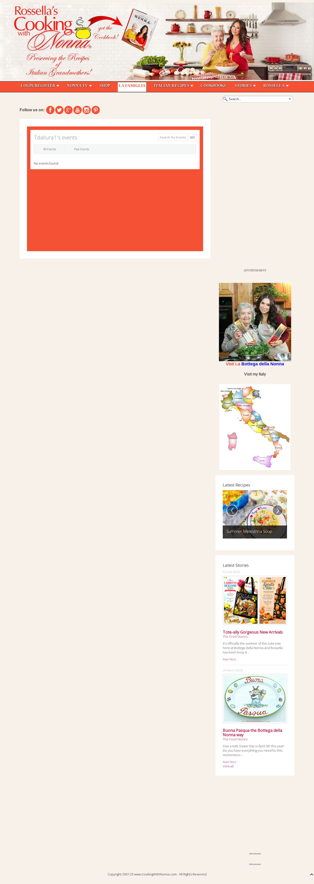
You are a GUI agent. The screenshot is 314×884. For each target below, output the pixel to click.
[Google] (68, 110)
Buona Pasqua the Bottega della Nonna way (252, 732)
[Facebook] (50, 110)
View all (228, 766)
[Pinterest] (96, 110)
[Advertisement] (252, 192)
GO (192, 137)
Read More (229, 659)
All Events (49, 149)
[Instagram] (87, 110)
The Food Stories (235, 636)
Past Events (81, 149)
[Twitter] (59, 110)
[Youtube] (77, 110)
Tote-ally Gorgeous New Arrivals (253, 632)
